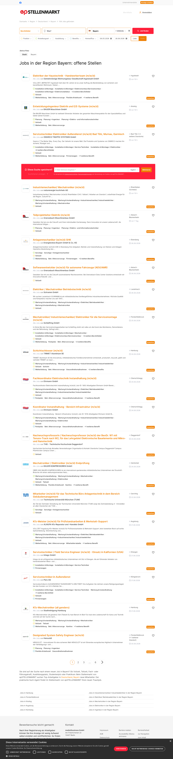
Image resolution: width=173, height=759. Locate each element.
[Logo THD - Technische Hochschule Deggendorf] (26, 437)
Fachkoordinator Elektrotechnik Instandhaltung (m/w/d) (65, 378)
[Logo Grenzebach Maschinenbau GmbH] (26, 217)
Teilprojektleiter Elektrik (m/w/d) (51, 215)
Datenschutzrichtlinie (71, 174)
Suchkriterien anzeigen (36, 174)
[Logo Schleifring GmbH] (26, 319)
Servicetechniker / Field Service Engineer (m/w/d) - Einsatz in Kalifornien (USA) (78, 552)
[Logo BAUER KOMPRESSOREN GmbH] (26, 465)
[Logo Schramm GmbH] (26, 291)
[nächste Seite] (102, 662)
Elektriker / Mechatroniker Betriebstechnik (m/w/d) (62, 289)
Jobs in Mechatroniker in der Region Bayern (105, 702)
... (90, 662)
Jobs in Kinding (26, 702)
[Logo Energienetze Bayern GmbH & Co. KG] (26, 241)
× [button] (170, 741)
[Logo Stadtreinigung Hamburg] (26, 609)
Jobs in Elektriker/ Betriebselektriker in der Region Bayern (111, 697)
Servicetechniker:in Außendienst (51, 577)
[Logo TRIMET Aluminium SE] (26, 352)
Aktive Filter (24, 51)
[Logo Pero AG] (26, 578)
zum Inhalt (142, 738)
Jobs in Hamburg (26, 693)
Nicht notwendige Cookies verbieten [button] (147, 749)
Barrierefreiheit (143, 731)
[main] (86, 367)
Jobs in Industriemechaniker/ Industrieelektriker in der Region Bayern (115, 693)
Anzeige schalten (147, 2)
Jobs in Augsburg (26, 706)
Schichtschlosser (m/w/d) (48, 351)
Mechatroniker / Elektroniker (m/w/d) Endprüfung (61, 463)
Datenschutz (105, 738)
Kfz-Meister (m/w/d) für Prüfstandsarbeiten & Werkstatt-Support (70, 521)
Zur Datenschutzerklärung (33, 748)
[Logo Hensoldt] (26, 637)
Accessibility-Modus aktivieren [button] (126, 735)
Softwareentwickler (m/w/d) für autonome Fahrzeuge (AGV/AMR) (70, 267)
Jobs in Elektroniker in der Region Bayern (104, 706)
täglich (133, 170)
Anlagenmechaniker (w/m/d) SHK (52, 240)
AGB (101, 734)
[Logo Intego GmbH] (26, 554)
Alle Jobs (36, 79)
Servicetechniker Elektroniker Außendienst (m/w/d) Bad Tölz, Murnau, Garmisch (78, 134)
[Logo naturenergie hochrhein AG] (26, 189)
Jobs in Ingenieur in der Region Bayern (103, 710)
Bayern (76, 677)
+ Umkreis (119, 31)
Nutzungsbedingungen (85, 174)
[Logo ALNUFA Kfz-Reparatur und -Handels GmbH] (26, 523)
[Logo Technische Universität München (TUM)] (26, 495)
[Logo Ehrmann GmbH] (26, 380)
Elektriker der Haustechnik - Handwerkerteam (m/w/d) (64, 75)
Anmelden (147, 12)
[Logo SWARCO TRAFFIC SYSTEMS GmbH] (26, 135)
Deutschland (66, 677)
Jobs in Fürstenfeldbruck (29, 697)
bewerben (150, 98)
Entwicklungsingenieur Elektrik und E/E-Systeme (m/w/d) (66, 106)
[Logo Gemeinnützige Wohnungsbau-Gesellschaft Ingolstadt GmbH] (26, 77)
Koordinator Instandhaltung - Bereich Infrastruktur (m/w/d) (66, 407)
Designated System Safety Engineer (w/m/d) (58, 635)
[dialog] (86, 749)
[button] (129, 31)
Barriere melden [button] (125, 731)
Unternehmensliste (130, 2)
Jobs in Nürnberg (26, 710)
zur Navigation (143, 734)
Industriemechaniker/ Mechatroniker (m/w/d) (58, 187)
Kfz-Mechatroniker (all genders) (51, 607)
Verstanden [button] (121, 749)
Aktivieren (146, 170)
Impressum (104, 731)
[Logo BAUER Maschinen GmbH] (26, 108)
